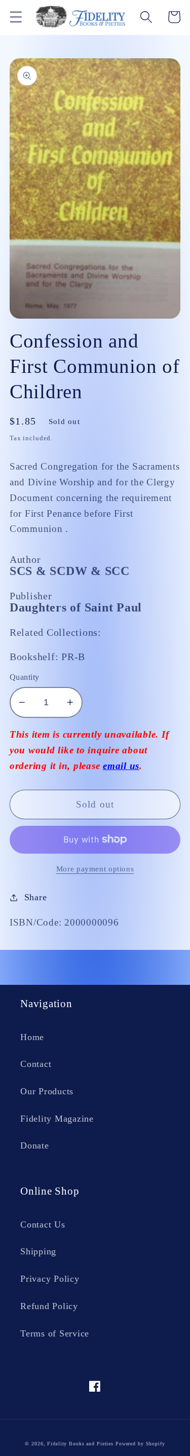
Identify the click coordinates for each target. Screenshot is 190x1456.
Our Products (46, 1091)
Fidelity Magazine (57, 1119)
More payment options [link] (95, 869)
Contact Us (42, 1224)
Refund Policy (49, 1306)
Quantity (25, 677)
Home (32, 1037)
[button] (16, 17)
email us (121, 765)
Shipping (38, 1251)
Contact (35, 1064)
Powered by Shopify (140, 1443)
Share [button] (35, 897)
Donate (34, 1145)
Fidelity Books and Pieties (80, 1443)
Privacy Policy (50, 1279)
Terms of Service (54, 1333)
